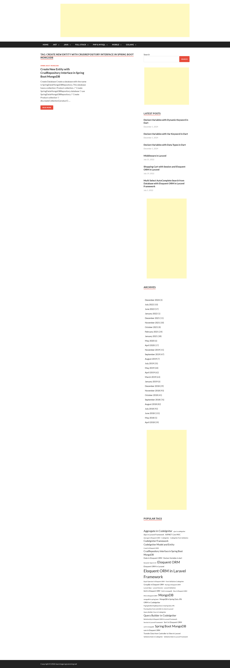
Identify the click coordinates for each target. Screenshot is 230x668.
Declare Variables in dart (172, 558)
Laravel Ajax (148, 588)
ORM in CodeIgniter (152, 602)
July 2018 (149, 408)
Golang (130, 45)
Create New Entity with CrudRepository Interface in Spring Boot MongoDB (62, 72)
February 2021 (151, 331)
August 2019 (151, 359)
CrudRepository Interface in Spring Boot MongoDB (163, 553)
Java (66, 45)
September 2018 (152, 399)
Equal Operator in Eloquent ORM (154, 581)
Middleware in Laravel (155, 155)
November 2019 (152, 349)
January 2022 (151, 313)
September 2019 (152, 354)
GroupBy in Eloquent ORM (154, 585)
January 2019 (151, 381)
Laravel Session (158, 588)
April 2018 (150, 422)
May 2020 (149, 340)
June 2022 (150, 309)
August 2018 (151, 404)
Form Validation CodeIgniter (175, 581)
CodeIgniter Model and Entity (159, 544)
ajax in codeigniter (179, 531)
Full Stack (80, 45)
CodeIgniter (165, 538)
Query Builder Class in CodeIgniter (155, 612)
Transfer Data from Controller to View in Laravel (162, 633)
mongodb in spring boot (151, 599)
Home (45, 45)
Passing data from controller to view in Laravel (158, 609)
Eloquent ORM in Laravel (154, 566)
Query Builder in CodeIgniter (160, 615)
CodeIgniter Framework (156, 541)
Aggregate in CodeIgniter (158, 530)
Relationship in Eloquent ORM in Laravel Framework (160, 619)
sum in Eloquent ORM (152, 630)
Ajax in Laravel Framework (154, 535)
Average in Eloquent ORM (152, 538)
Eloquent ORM (168, 562)
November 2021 (152, 322)
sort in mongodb (149, 627)
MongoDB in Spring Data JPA (171, 599)
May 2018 (149, 417)
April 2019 (150, 372)
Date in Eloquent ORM (153, 558)
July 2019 (149, 363)
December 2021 (152, 318)
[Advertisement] (125, 20)
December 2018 (152, 386)
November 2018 (152, 390)
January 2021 (151, 336)
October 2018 (151, 395)
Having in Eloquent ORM (173, 585)
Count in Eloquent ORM (151, 548)
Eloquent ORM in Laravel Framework (165, 573)
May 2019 (149, 368)
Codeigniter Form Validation (179, 538)
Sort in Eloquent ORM (173, 622)
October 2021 (151, 327)
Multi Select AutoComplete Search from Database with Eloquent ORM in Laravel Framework (164, 183)
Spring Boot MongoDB (49, 66)
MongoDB (165, 595)
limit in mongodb (166, 591)
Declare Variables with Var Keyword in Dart (166, 133)
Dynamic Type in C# (150, 563)
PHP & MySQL (99, 45)
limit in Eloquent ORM (152, 591)
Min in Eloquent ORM (150, 596)
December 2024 (152, 300)
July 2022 (149, 304)
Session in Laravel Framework (153, 622)
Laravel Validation (170, 588)
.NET (55, 45)
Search (147, 54)
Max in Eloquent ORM (180, 591)
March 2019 (150, 377)
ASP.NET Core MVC (172, 535)
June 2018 (150, 413)
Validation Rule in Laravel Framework (176, 637)
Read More (45, 106)
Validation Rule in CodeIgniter (153, 637)
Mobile (115, 45)
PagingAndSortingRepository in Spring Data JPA (159, 606)
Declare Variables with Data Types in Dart (165, 144)
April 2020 (150, 345)
